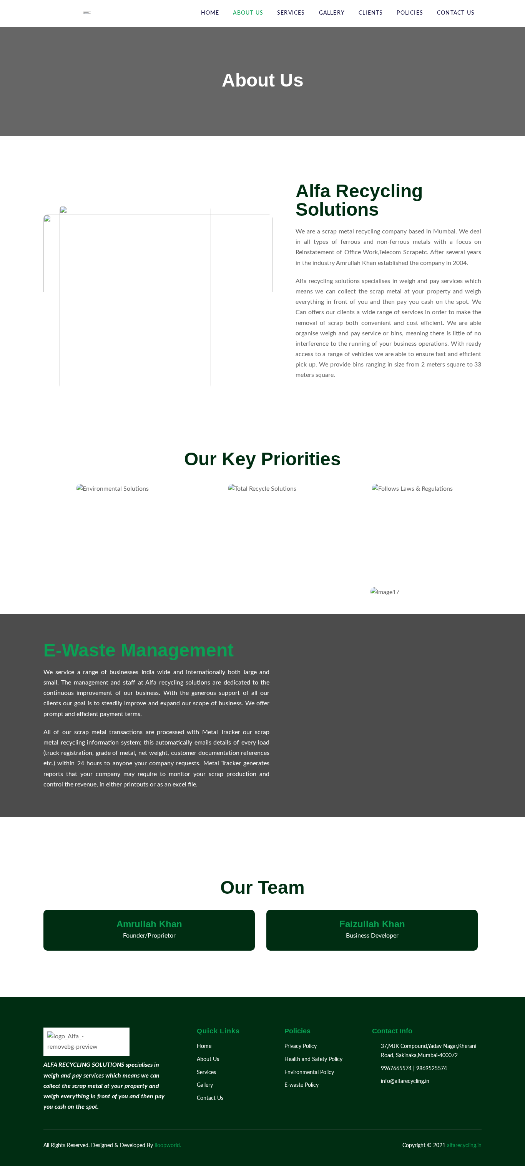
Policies (410, 13)
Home (210, 13)
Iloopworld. (168, 1145)
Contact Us (456, 13)
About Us (248, 13)
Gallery (332, 13)
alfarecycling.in (463, 1145)
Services (291, 13)
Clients (371, 13)
